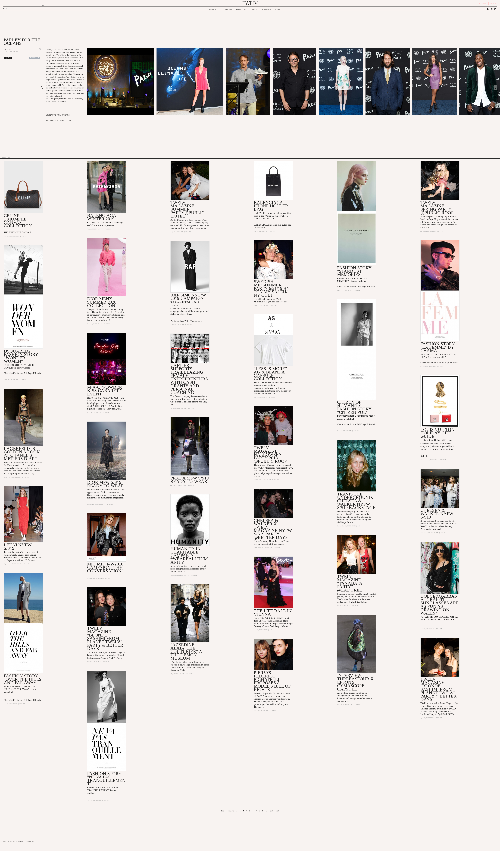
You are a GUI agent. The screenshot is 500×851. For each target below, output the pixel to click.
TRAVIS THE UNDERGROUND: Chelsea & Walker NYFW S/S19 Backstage (356, 501)
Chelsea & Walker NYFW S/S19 (436, 513)
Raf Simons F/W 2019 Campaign (188, 297)
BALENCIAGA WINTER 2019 (101, 217)
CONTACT (12, 841)
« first (222, 811)
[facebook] (488, 9)
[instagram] (491, 9)
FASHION (212, 9)
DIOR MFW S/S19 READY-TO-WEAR (105, 484)
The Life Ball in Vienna (273, 612)
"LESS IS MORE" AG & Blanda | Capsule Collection (270, 373)
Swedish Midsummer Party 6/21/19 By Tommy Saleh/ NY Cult (272, 288)
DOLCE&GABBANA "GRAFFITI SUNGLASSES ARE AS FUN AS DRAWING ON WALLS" (439, 604)
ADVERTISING (30, 841)
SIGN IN (493, 3)
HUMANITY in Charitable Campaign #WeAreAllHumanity (189, 555)
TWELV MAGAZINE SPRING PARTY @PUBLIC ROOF (437, 207)
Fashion (7, 50)
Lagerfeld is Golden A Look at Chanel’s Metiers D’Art (22, 453)
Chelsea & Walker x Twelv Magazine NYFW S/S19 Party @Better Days (273, 529)
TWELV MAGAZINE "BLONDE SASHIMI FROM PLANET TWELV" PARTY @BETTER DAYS (105, 638)
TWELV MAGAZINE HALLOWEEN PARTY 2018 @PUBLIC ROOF (270, 454)
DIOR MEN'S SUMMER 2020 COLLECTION (101, 302)
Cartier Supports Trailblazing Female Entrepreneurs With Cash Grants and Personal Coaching (189, 379)
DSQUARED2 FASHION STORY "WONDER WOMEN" (21, 356)
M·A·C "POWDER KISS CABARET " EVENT (104, 390)
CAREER (20, 841)
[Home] (250, 3)
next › (272, 811)
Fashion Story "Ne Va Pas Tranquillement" (106, 778)
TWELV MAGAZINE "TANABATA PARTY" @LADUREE (349, 583)
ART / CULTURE (226, 9)
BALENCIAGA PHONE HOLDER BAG (271, 206)
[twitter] (495, 9)
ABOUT (5, 841)
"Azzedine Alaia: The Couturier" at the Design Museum (187, 651)
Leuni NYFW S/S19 (17, 546)
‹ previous (230, 811)
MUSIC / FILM (241, 9)
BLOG (277, 9)
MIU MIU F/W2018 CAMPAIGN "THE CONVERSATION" (105, 567)
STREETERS (266, 9)
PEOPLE (254, 9)
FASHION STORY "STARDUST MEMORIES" (354, 271)
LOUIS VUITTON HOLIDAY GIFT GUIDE (437, 433)
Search (5, 9)
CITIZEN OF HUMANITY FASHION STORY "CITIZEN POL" (354, 407)
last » (278, 811)
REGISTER (483, 3)
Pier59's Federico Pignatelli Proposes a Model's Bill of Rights (272, 681)
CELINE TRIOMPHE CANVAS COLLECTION (18, 220)
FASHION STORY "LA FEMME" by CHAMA (437, 347)
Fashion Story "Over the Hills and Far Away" (22, 679)
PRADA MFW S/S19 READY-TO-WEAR (189, 480)
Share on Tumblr (34, 58)
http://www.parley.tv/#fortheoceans (58, 99)
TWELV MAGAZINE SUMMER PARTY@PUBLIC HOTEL (187, 209)
